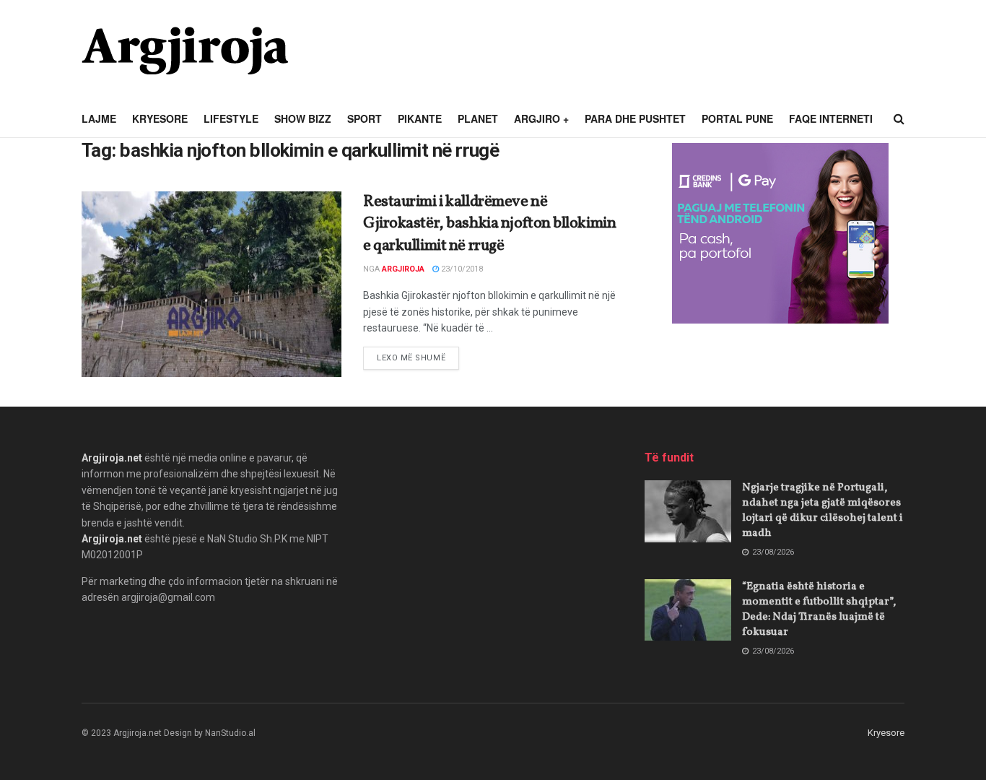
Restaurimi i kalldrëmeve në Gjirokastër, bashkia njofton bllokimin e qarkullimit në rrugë (489, 224)
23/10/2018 (461, 269)
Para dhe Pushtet (635, 118)
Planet (478, 118)
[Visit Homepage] (185, 50)
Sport (364, 118)
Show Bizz (302, 118)
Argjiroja (403, 269)
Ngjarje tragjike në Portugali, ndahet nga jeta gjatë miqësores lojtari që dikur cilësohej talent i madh (822, 510)
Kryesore (160, 118)
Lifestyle (231, 118)
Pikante (420, 118)
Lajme (99, 118)
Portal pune (737, 118)
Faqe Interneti (831, 118)
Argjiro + (541, 118)
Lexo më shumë (418, 357)
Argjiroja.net (112, 458)
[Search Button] (899, 119)
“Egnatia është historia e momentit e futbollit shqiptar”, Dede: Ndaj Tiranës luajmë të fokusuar (819, 609)
